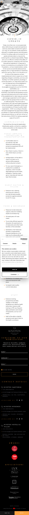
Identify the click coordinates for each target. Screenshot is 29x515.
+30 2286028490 (8, 389)
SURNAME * (4, 358)
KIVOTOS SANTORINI (13, 387)
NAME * (3, 352)
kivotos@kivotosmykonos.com (10, 91)
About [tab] (23, 243)
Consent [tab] (5, 243)
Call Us (7, 513)
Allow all (14, 269)
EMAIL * (3, 364)
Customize (14, 274)
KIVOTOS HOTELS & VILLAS (12, 426)
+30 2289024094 (8, 409)
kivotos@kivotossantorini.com (10, 87)
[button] (3, 2)
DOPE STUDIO (21, 508)
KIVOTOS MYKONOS (12, 407)
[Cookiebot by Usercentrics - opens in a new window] (20, 239)
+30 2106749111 (8, 429)
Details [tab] (14, 243)
